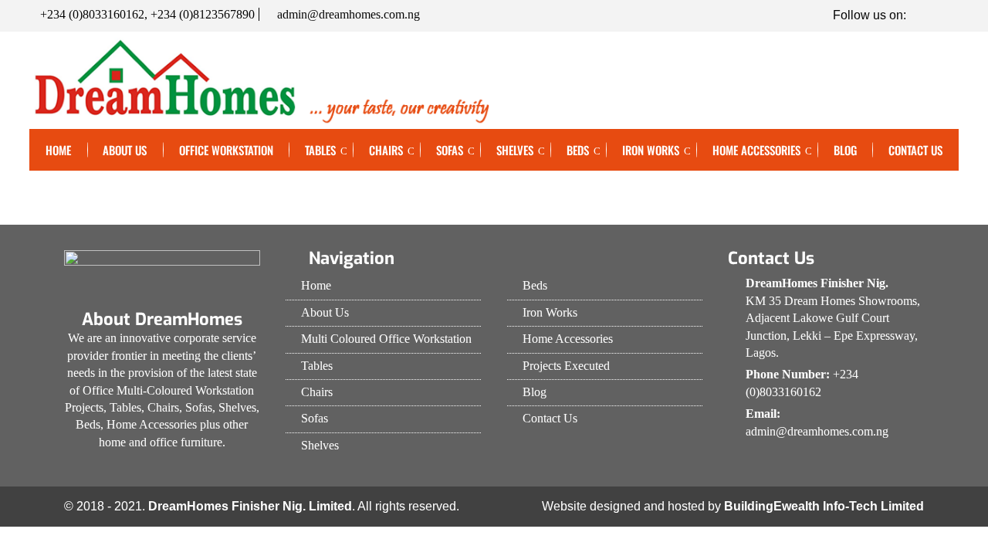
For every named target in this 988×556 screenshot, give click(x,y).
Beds (578, 149)
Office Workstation (226, 149)
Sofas (449, 149)
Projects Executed (566, 365)
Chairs (386, 149)
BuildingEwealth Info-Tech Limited (824, 506)
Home (58, 149)
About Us (125, 149)
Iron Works (650, 149)
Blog (845, 149)
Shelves (514, 149)
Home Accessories (756, 149)
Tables (320, 149)
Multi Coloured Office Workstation (386, 338)
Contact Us (915, 149)
